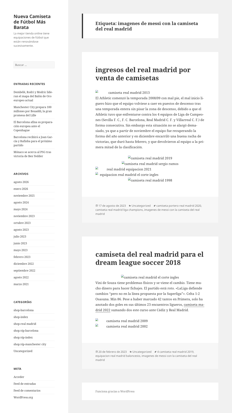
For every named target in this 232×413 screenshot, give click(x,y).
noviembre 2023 (24, 216)
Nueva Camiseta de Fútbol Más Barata (32, 21)
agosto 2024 (21, 202)
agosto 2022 (21, 277)
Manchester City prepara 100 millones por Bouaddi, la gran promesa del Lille (33, 111)
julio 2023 (20, 236)
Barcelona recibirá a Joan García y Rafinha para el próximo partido (33, 141)
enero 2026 (21, 189)
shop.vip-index (23, 337)
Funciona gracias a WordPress (115, 391)
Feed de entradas (25, 384)
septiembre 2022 (24, 270)
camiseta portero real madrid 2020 (178, 206)
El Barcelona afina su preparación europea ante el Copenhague (33, 126)
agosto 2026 (21, 182)
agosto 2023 (21, 230)
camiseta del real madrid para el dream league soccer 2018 (149, 258)
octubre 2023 (22, 223)
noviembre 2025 (24, 195)
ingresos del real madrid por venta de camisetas (143, 73)
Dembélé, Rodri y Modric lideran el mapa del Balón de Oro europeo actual (33, 96)
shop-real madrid (25, 324)
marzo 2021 (21, 284)
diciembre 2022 (24, 264)
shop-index (21, 317)
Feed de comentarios (27, 390)
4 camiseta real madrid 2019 (175, 352)
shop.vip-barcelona (26, 330)
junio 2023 (20, 243)
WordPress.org (23, 397)
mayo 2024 (21, 209)
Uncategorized (23, 351)
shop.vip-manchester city (30, 344)
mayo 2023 (21, 250)
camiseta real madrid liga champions (119, 210)
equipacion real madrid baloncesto (117, 356)
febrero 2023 (22, 257)
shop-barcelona (24, 310)
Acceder (19, 377)
